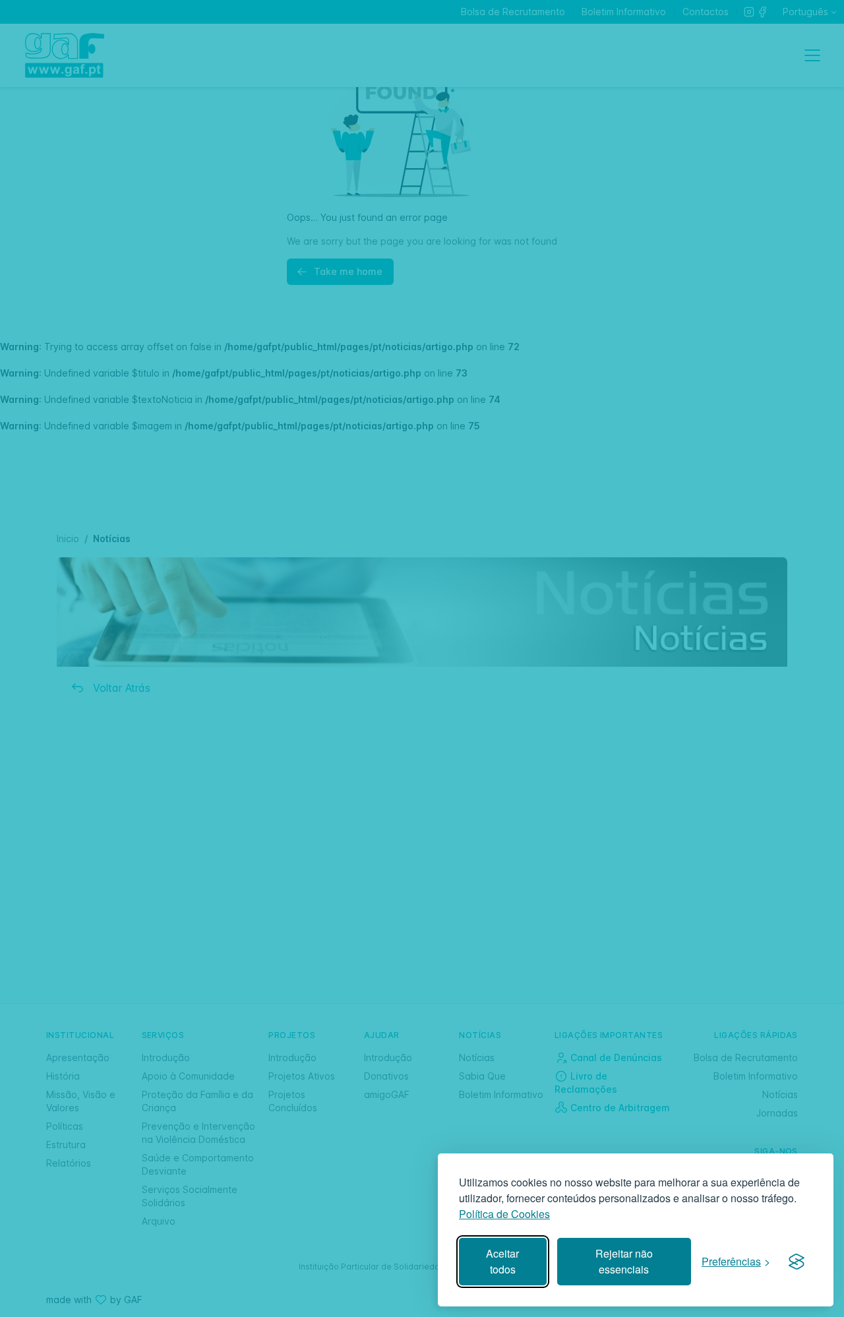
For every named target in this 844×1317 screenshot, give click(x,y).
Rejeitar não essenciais (624, 1261)
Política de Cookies (504, 1213)
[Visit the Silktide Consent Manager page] (796, 1261)
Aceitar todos (502, 1261)
